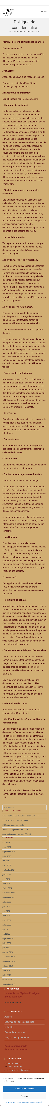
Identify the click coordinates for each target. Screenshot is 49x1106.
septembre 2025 (8, 852)
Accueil (8, 1017)
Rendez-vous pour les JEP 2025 (15, 830)
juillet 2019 (6, 975)
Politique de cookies (13, 1102)
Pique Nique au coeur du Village (15, 820)
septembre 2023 (8, 897)
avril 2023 (6, 916)
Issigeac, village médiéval (16, 1037)
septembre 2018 (8, 984)
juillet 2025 (6, 856)
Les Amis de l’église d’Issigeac (19, 1022)
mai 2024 (6, 879)
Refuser (24, 1096)
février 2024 (7, 888)
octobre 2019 (7, 966)
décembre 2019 (8, 957)
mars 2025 (6, 865)
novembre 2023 (8, 893)
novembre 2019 (8, 961)
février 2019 (7, 980)
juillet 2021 (6, 943)
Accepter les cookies (24, 1088)
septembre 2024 (8, 870)
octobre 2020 (7, 952)
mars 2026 (6, 847)
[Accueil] (10, 31)
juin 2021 (6, 948)
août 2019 (6, 971)
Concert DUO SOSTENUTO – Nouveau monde (20, 816)
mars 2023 (6, 920)
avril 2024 (6, 884)
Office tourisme (14, 1067)
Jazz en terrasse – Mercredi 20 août (16, 834)
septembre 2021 (8, 939)
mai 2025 (6, 861)
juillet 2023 (6, 902)
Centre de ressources (14, 1032)
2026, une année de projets (13, 825)
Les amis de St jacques (18, 1070)
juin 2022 (6, 929)
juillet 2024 (6, 875)
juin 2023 (6, 906)
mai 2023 (6, 911)
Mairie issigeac (14, 1063)
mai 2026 (6, 842)
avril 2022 (6, 934)
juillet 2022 (6, 925)
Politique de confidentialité (32, 1102)
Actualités (9, 1027)
